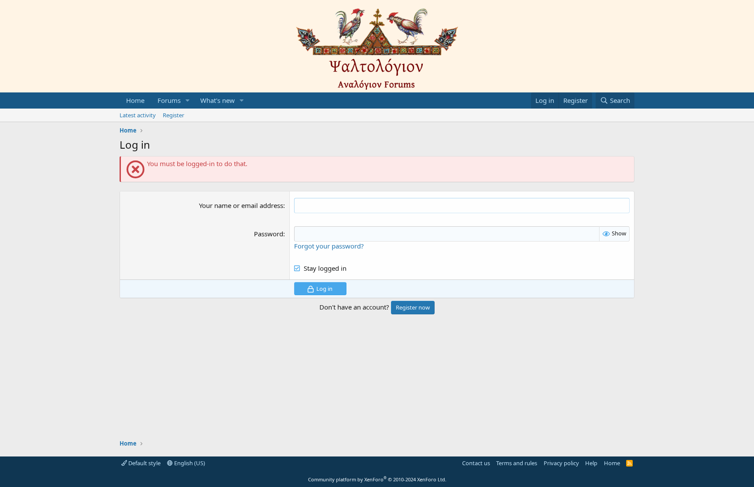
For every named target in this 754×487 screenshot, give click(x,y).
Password (268, 233)
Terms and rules (516, 463)
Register (173, 115)
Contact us (476, 463)
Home (135, 100)
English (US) (189, 463)
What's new (217, 100)
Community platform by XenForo (377, 479)
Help (591, 463)
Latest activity (138, 115)
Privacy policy (561, 463)
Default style (144, 463)
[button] (188, 100)
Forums (169, 100)
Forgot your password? (329, 246)
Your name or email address (241, 205)
